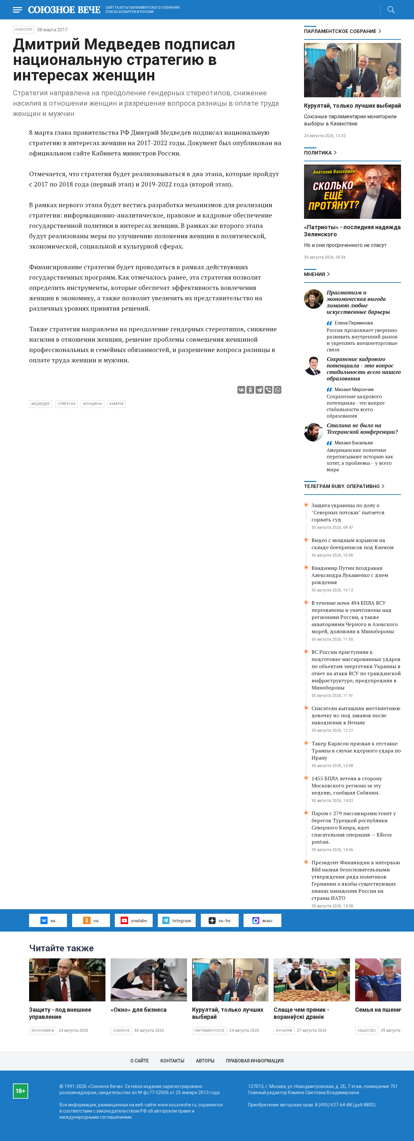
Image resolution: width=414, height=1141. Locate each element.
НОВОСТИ (23, 29)
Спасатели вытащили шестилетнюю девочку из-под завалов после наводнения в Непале (355, 715)
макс (267, 920)
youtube (139, 920)
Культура (284, 1030)
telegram (181, 920)
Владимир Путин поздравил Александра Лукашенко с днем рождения (349, 575)
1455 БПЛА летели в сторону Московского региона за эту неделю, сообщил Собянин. (346, 785)
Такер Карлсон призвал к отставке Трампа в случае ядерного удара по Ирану (356, 750)
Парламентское (209, 1030)
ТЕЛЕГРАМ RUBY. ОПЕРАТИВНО (342, 486)
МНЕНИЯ (314, 274)
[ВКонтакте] (241, 390)
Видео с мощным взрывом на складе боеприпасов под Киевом (352, 544)
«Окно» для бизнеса (139, 1009)
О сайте (139, 1060)
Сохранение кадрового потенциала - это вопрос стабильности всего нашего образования (364, 368)
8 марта (117, 404)
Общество (366, 1030)
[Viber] (268, 390)
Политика (318, 153)
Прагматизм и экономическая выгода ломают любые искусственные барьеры (358, 302)
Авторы (205, 1060)
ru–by (225, 920)
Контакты (172, 1060)
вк (53, 920)
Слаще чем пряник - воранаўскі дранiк (301, 1013)
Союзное (121, 1030)
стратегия (67, 404)
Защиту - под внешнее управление (60, 1013)
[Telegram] (259, 390)
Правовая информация (255, 1060)
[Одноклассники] (250, 390)
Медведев (40, 404)
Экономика (42, 1030)
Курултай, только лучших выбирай (352, 105)
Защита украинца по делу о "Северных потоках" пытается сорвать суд (348, 512)
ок (96, 920)
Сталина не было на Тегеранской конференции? (362, 428)
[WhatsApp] (277, 390)
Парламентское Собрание (340, 31)
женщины (92, 404)
